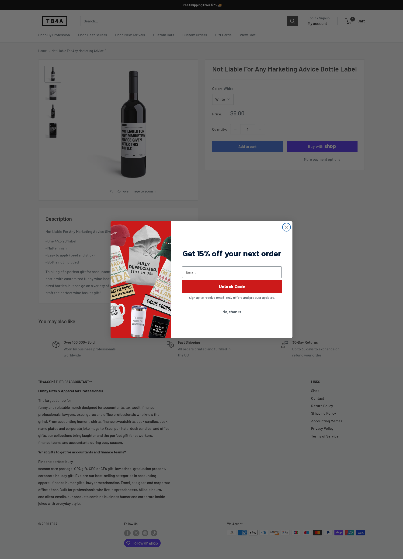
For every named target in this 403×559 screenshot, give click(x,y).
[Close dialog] (286, 227)
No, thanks (231, 311)
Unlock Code (232, 286)
